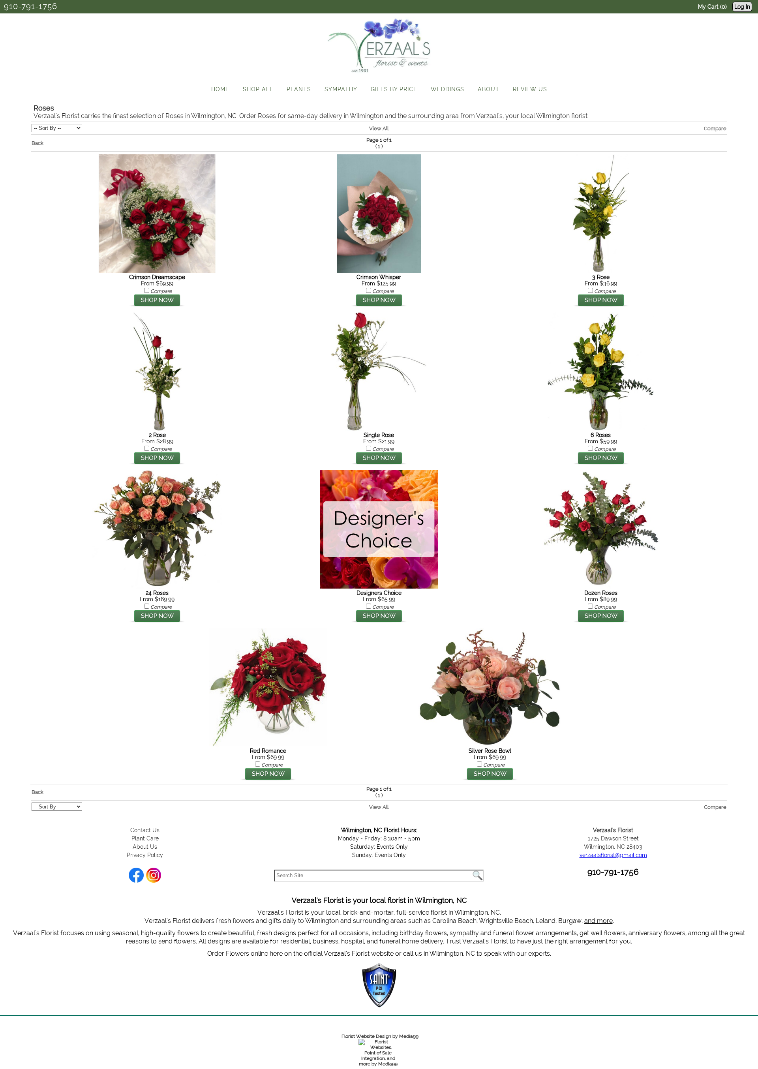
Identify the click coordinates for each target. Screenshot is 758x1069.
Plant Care (145, 838)
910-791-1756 (30, 6)
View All (378, 128)
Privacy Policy (145, 855)
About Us (145, 847)
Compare (715, 128)
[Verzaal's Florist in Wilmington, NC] (379, 74)
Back (37, 143)
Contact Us (144, 830)
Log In (742, 7)
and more (598, 921)
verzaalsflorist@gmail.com (613, 855)
